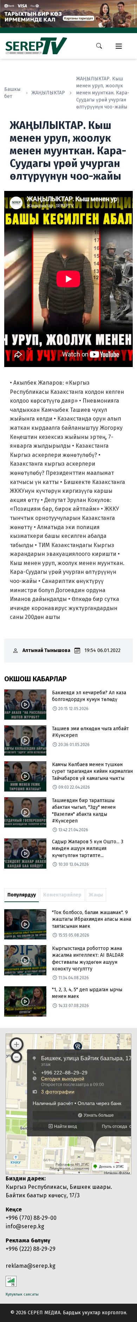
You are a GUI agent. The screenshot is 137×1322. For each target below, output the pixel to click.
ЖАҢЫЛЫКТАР (48, 93)
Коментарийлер (62, 895)
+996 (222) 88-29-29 (31, 1249)
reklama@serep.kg (31, 1265)
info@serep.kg (25, 1226)
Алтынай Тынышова (46, 650)
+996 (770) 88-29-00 (31, 1218)
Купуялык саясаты (22, 1294)
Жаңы (96, 895)
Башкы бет (12, 92)
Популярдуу (21, 895)
